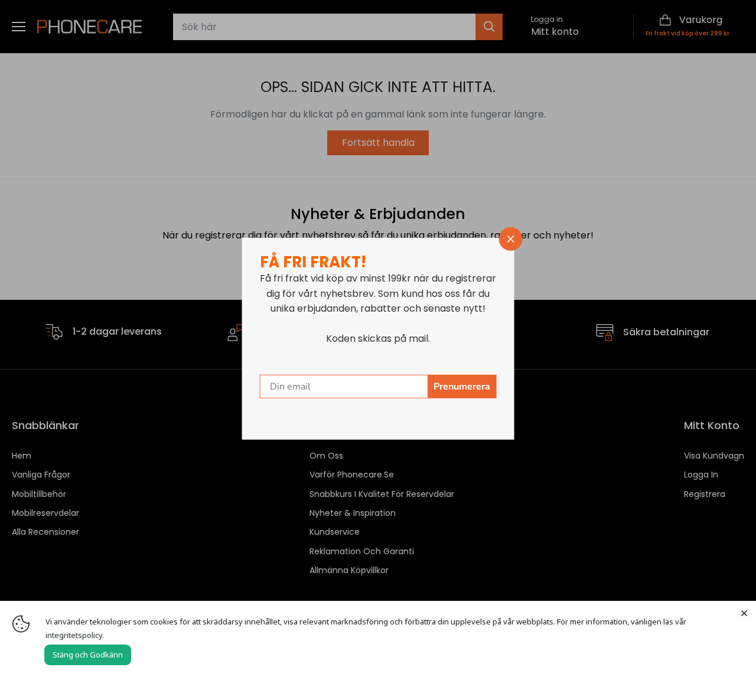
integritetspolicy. (74, 635)
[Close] (744, 613)
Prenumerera (462, 386)
